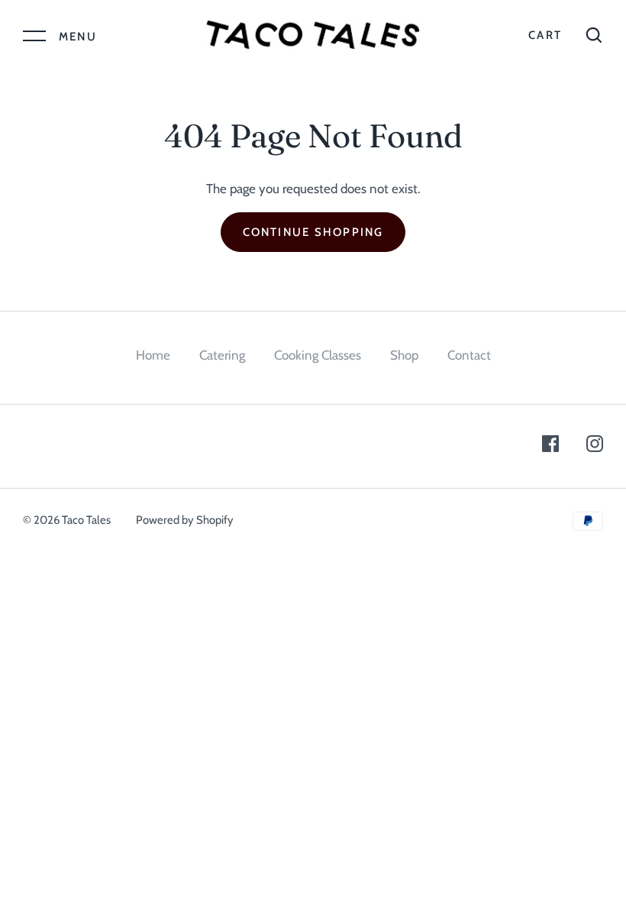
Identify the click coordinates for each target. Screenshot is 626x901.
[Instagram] (594, 446)
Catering (222, 355)
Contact (469, 355)
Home (153, 355)
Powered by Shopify (185, 520)
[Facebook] (550, 446)
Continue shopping (313, 232)
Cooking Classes (317, 355)
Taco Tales (86, 520)
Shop (404, 355)
